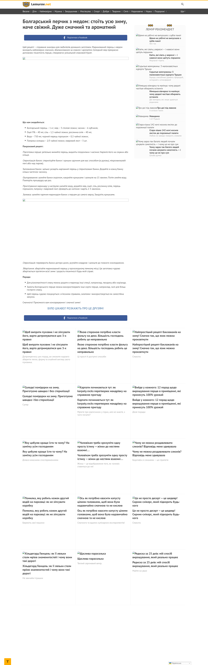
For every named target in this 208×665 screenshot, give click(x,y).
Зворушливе (71, 11)
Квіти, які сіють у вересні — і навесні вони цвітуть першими (164, 56)
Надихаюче (137, 11)
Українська (176, 663)
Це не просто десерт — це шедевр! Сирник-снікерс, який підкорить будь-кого (156, 514)
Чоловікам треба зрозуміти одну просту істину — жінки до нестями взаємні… (102, 457)
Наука (149, 11)
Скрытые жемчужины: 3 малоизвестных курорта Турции (165, 73)
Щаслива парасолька (90, 558)
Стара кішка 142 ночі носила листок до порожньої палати (163, 131)
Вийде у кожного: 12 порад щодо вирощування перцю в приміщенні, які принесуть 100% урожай (156, 403)
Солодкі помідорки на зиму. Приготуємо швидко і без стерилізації (47, 398)
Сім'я (126, 11)
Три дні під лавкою (166, 107)
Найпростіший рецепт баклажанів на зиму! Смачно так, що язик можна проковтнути (155, 348)
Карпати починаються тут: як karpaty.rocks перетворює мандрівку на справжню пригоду (101, 403)
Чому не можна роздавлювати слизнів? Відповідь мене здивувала (156, 453)
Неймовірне (46, 11)
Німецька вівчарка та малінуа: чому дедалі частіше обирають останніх (164, 94)
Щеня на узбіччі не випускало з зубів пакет (165, 39)
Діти (34, 11)
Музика (58, 11)
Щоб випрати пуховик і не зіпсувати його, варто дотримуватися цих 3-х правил (45, 348)
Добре (106, 11)
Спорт (97, 11)
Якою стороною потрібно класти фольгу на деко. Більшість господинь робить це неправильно (102, 348)
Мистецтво (85, 11)
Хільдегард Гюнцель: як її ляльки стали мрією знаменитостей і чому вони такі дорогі (46, 569)
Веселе (26, 11)
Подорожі (160, 11)
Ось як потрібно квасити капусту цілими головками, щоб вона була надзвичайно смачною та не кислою (102, 514)
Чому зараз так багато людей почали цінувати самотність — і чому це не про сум (165, 150)
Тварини (116, 11)
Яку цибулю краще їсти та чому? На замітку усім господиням (44, 453)
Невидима (154, 116)
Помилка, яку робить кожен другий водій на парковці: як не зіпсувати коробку (44, 514)
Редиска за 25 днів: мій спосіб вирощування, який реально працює (155, 564)
